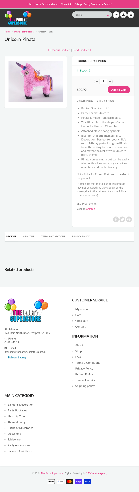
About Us (28, 236)
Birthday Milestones (20, 427)
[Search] (107, 15)
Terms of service (85, 380)
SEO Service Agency (96, 473)
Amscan (90, 208)
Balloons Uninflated (20, 451)
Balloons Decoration (20, 404)
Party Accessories (19, 445)
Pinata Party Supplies (24, 31)
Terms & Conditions (53, 236)
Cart (78, 315)
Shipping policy (85, 385)
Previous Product (60, 50)
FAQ (78, 356)
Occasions (14, 433)
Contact (80, 326)
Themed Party (16, 422)
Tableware (14, 439)
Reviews (11, 236)
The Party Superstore (52, 473)
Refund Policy (84, 374)
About (79, 345)
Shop (78, 351)
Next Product (81, 50)
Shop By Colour (18, 416)
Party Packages (17, 410)
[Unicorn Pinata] (35, 81)
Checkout (81, 320)
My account (82, 309)
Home (7, 31)
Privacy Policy (81, 236)
